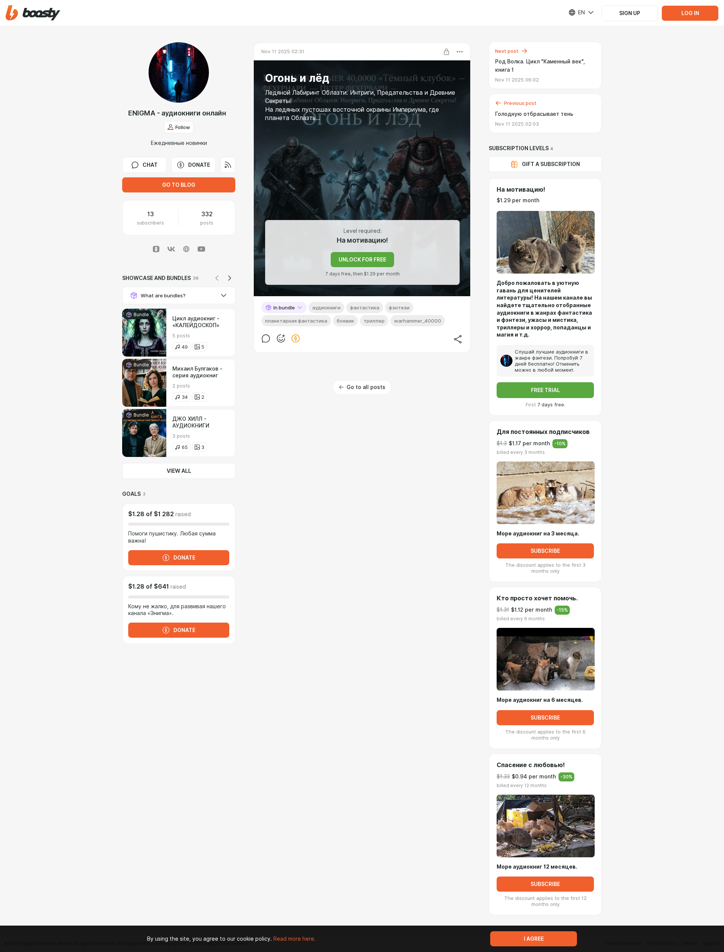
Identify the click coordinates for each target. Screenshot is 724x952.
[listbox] (576, 12)
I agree (534, 939)
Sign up (629, 13)
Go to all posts (366, 387)
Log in (690, 13)
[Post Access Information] (446, 51)
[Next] (229, 278)
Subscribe (545, 551)
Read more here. (294, 939)
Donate (199, 165)
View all (179, 471)
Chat (150, 165)
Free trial (545, 390)
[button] (33, 13)
